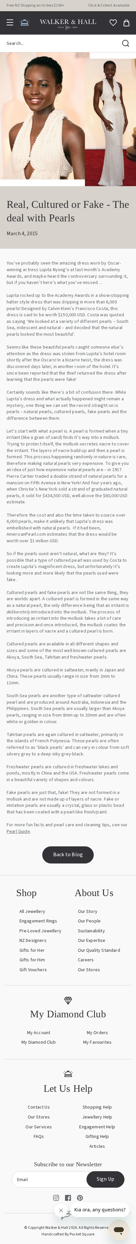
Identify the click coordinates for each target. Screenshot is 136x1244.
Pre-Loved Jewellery (40, 931)
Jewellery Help (97, 1117)
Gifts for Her (32, 950)
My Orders (97, 1033)
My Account (39, 1033)
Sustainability (91, 931)
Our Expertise (92, 940)
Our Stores (89, 970)
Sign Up (105, 1179)
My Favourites (97, 1042)
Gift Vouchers (33, 970)
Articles (97, 1146)
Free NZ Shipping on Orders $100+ (35, 5)
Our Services (38, 1127)
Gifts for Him (32, 960)
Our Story (87, 911)
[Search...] (125, 43)
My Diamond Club (38, 1042)
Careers (86, 960)
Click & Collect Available (108, 5)
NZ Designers (33, 940)
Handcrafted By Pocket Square (68, 1234)
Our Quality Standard (99, 950)
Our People (89, 921)
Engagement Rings (38, 921)
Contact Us (39, 1107)
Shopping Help (97, 1107)
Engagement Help (97, 1127)
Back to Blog (68, 854)
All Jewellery (32, 911)
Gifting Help (97, 1136)
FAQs (39, 1136)
